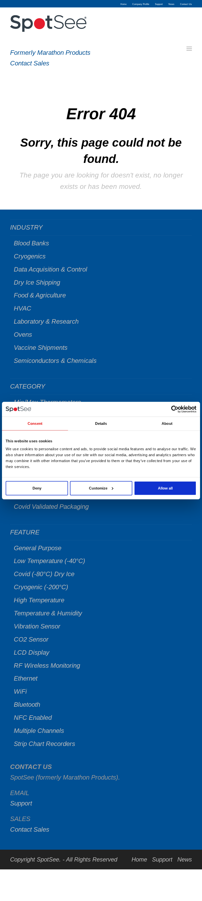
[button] (189, 49)
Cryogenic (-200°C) (41, 587)
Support (21, 803)
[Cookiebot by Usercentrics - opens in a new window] (174, 409)
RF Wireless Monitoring (47, 665)
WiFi (20, 691)
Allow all (165, 488)
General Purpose (37, 548)
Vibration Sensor (37, 626)
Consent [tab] (35, 423)
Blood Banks (31, 243)
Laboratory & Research (46, 321)
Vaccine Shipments (40, 347)
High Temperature (39, 600)
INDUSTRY (26, 227)
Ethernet (25, 678)
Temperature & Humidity (48, 613)
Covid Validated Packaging (51, 506)
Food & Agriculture (40, 295)
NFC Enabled (33, 717)
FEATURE (24, 532)
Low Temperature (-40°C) (49, 561)
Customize (98, 488)
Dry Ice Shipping (37, 282)
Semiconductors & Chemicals (55, 360)
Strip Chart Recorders (44, 743)
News (184, 859)
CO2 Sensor (31, 639)
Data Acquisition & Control (50, 269)
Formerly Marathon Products (50, 52)
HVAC (22, 308)
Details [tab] (101, 423)
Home (139, 859)
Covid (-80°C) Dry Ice (44, 574)
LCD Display (31, 652)
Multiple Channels (39, 730)
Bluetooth (27, 704)
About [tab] (167, 423)
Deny (37, 488)
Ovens (23, 334)
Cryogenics (30, 256)
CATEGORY (27, 386)
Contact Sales (29, 63)
